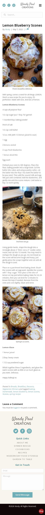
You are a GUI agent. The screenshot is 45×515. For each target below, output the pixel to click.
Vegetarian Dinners (10, 389)
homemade (7, 391)
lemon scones (34, 391)
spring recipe (14, 394)
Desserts (30, 386)
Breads (14, 386)
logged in (17, 407)
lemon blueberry (20, 391)
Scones (5, 394)
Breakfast (22, 386)
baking (32, 389)
